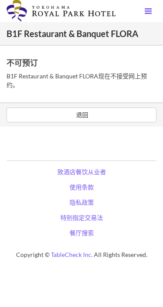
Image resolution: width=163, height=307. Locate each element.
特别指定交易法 (81, 217)
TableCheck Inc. (72, 254)
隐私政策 (82, 202)
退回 (81, 114)
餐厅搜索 (82, 232)
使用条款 (82, 187)
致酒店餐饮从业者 (81, 171)
